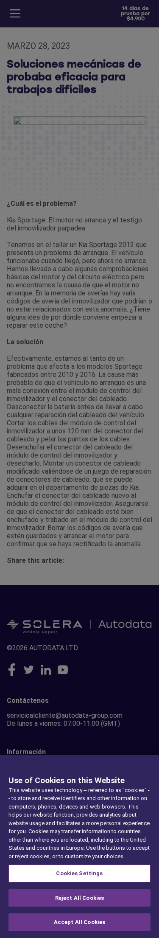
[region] (79, 846)
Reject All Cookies (79, 898)
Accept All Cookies (79, 922)
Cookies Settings (79, 873)
